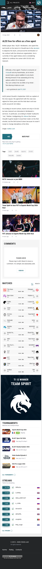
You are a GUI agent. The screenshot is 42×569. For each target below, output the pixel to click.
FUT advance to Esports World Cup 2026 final (18, 234)
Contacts (19, 550)
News (10, 7)
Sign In (21, 270)
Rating (11, 550)
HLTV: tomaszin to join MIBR (12, 179)
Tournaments (28, 7)
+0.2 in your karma (7, 143)
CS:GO (31, 151)
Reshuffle (11, 155)
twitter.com (11, 129)
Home (3, 7)
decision (36, 48)
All (32, 283)
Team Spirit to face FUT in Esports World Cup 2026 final (20, 206)
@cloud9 (8, 72)
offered (26, 116)
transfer (19, 155)
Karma (4, 550)
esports (23, 151)
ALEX (10, 151)
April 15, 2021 (22, 89)
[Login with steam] (39, 2)
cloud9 (16, 151)
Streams (17, 7)
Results (37, 283)
